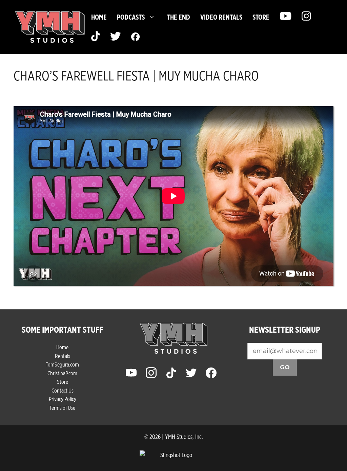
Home (99, 17)
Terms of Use (62, 407)
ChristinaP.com (62, 373)
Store (62, 381)
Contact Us (63, 390)
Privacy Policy (62, 399)
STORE (260, 17)
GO (285, 367)
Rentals (62, 356)
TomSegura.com (62, 364)
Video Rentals (221, 17)
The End (178, 17)
